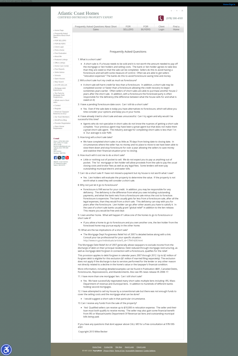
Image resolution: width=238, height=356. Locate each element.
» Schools (57, 75)
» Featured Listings (60, 60)
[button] (6, 349)
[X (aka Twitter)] (59, 157)
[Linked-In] (63, 157)
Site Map (118, 347)
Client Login (161, 28)
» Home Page (58, 30)
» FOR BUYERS (59, 44)
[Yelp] (67, 157)
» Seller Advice (58, 72)
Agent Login (129, 347)
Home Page (96, 347)
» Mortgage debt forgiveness (59, 89)
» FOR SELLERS (59, 41)
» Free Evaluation (60, 53)
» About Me (57, 56)
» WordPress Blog (60, 120)
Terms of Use (120, 351)
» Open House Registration (58, 127)
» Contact (56, 105)
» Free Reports (58, 69)
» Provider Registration (62, 123)
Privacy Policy (108, 351)
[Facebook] (55, 157)
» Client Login (58, 47)
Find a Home (176, 28)
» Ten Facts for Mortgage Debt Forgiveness (58, 95)
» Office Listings (59, 63)
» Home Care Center (61, 66)
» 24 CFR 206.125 (60, 85)
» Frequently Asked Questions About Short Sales (61, 35)
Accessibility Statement (134, 351)
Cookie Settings (149, 351)
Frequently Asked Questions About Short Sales (96, 28)
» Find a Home (58, 50)
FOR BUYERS (145, 28)
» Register (57, 109)
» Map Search (58, 82)
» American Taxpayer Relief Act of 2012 (61, 113)
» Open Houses (59, 79)
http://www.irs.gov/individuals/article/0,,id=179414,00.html (113, 240)
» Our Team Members (61, 117)
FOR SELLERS (128, 28)
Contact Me (108, 347)
